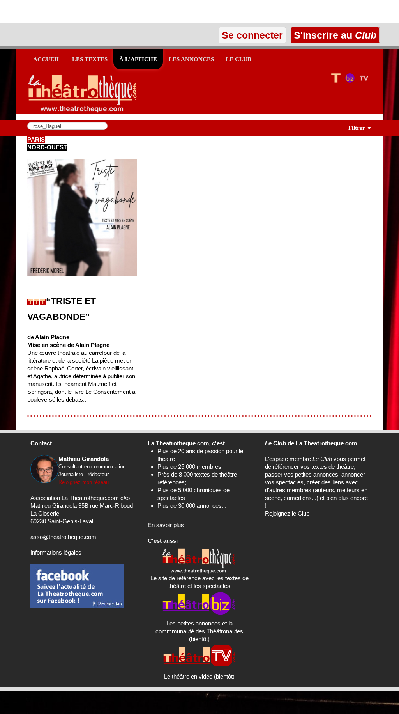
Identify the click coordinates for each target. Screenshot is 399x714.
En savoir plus (166, 525)
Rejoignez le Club (287, 513)
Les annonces (191, 59)
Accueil (46, 59)
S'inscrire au (333, 35)
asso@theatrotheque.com (63, 536)
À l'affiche (138, 59)
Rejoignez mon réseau (83, 482)
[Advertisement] (91, 11)
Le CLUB (238, 59)
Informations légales (55, 552)
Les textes (90, 59)
